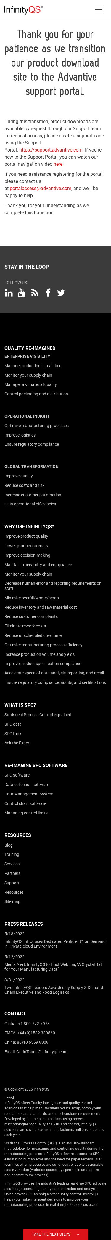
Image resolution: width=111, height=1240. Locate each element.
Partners (12, 873)
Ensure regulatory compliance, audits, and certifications (55, 682)
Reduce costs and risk (24, 485)
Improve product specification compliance (42, 663)
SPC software (17, 775)
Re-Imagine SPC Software (35, 765)
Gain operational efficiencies (30, 504)
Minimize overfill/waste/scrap (31, 597)
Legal (9, 1098)
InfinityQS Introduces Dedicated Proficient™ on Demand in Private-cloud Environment (55, 943)
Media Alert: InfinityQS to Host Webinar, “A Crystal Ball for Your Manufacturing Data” (53, 967)
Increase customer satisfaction (32, 494)
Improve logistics (20, 435)
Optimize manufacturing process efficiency (43, 644)
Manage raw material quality (30, 384)
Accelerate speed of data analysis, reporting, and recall (54, 673)
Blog (8, 845)
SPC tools (13, 733)
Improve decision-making (27, 555)
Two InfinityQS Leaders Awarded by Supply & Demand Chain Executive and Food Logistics (53, 990)
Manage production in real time (32, 365)
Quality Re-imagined (29, 348)
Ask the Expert (17, 742)
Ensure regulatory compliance (31, 444)
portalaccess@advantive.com (40, 188)
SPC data (13, 724)
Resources (17, 835)
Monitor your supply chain (28, 375)
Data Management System (28, 794)
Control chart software (25, 803)
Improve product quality (26, 536)
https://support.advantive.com (51, 150)
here (58, 164)
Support (11, 882)
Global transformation (31, 466)
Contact (15, 1014)
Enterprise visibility (27, 356)
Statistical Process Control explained (37, 714)
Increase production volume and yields (39, 654)
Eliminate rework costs (25, 626)
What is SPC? (20, 705)
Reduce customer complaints (31, 616)
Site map (12, 901)
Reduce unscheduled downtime (33, 635)
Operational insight (27, 416)
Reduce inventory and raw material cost (40, 607)
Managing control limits (26, 813)
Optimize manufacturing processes (36, 425)
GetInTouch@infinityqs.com (41, 1051)
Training (11, 854)
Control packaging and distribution (36, 394)
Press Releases (23, 924)
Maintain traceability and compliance (38, 564)
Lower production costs (26, 545)
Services (12, 863)
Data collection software (26, 784)
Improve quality (18, 476)
